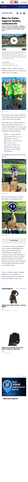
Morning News (7, 13)
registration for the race (8, 276)
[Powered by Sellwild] (24, 376)
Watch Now (23, 2)
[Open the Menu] (2, 2)
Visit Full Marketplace (21, 288)
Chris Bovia (6, 62)
